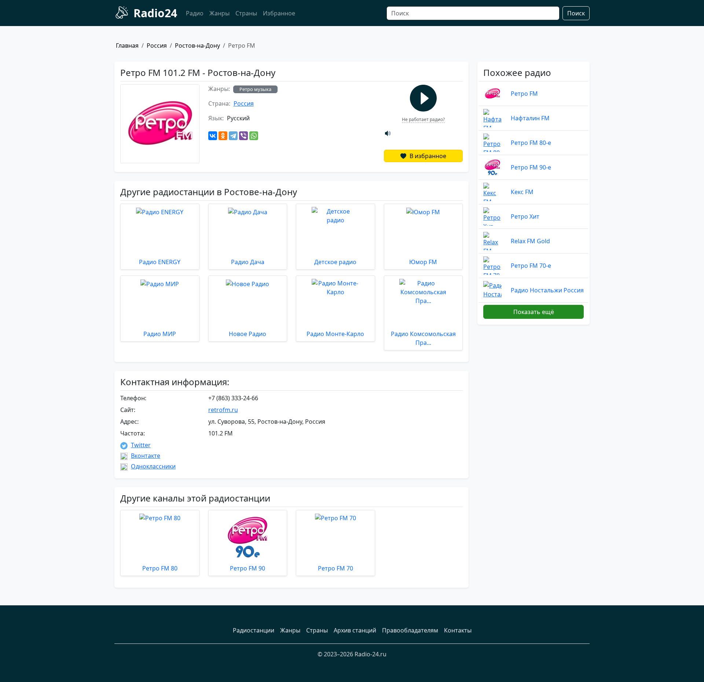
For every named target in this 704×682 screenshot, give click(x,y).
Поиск (576, 13)
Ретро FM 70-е (531, 266)
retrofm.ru (223, 410)
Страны (246, 13)
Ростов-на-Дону (197, 45)
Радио (194, 13)
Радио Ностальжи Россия (547, 290)
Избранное (279, 13)
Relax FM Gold (530, 241)
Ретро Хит (525, 216)
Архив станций (355, 630)
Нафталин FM (530, 118)
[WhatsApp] (253, 135)
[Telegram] (233, 135)
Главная (127, 45)
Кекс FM (522, 192)
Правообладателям (410, 630)
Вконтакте (145, 456)
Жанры (219, 13)
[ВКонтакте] (212, 135)
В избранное (427, 156)
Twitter (141, 445)
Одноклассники (153, 466)
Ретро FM (524, 94)
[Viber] (243, 135)
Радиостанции (253, 630)
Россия (157, 45)
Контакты (458, 630)
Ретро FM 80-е (531, 143)
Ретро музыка (255, 89)
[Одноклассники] (223, 135)
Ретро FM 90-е (531, 167)
